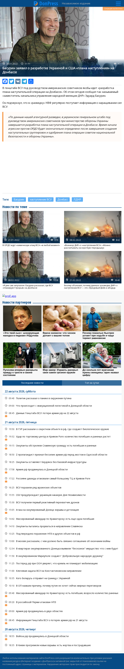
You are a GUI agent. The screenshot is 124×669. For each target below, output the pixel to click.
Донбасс (62, 199)
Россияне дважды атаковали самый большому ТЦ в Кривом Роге (62, 479)
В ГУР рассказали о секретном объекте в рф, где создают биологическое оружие (62, 429)
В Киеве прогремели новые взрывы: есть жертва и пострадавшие (62, 645)
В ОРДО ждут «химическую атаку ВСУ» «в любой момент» (31, 230)
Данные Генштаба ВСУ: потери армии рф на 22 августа (62, 414)
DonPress (48, 3)
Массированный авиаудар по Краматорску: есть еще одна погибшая (62, 519)
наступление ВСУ (41, 199)
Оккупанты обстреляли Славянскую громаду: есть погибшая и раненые (62, 446)
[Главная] (36, 3)
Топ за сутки (92, 382)
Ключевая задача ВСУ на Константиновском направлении (62, 570)
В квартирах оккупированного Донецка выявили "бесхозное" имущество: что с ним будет (62, 548)
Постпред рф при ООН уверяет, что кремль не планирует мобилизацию (62, 563)
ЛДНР (77, 199)
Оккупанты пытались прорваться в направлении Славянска (62, 526)
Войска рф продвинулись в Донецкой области (62, 637)
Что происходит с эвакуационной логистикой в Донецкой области (62, 405)
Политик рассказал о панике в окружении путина (62, 398)
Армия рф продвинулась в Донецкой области (62, 470)
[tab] (32, 382)
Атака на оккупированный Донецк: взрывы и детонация (62, 510)
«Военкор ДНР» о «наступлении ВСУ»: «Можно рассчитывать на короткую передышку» (92, 230)
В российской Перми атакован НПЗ (62, 603)
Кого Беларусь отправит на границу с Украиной (62, 578)
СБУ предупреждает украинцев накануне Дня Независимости (62, 495)
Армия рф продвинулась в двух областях (62, 612)
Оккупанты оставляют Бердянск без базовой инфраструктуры (62, 462)
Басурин (19, 199)
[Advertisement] (62, 167)
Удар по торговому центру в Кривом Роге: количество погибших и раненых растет (62, 437)
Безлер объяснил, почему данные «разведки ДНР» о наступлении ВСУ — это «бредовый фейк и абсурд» (92, 270)
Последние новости (32, 382)
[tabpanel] (62, 518)
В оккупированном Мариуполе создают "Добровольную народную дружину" (62, 556)
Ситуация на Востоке (113, 8)
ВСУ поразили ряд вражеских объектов (62, 487)
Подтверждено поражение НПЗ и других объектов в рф (62, 533)
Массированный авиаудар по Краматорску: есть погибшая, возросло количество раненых (62, 594)
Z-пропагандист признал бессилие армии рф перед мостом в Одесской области (62, 454)
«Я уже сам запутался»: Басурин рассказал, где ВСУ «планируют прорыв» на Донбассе (31, 270)
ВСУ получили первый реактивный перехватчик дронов (62, 502)
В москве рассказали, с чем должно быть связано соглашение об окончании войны (62, 541)
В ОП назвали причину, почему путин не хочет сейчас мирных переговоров (62, 585)
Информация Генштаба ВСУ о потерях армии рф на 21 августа (62, 621)
